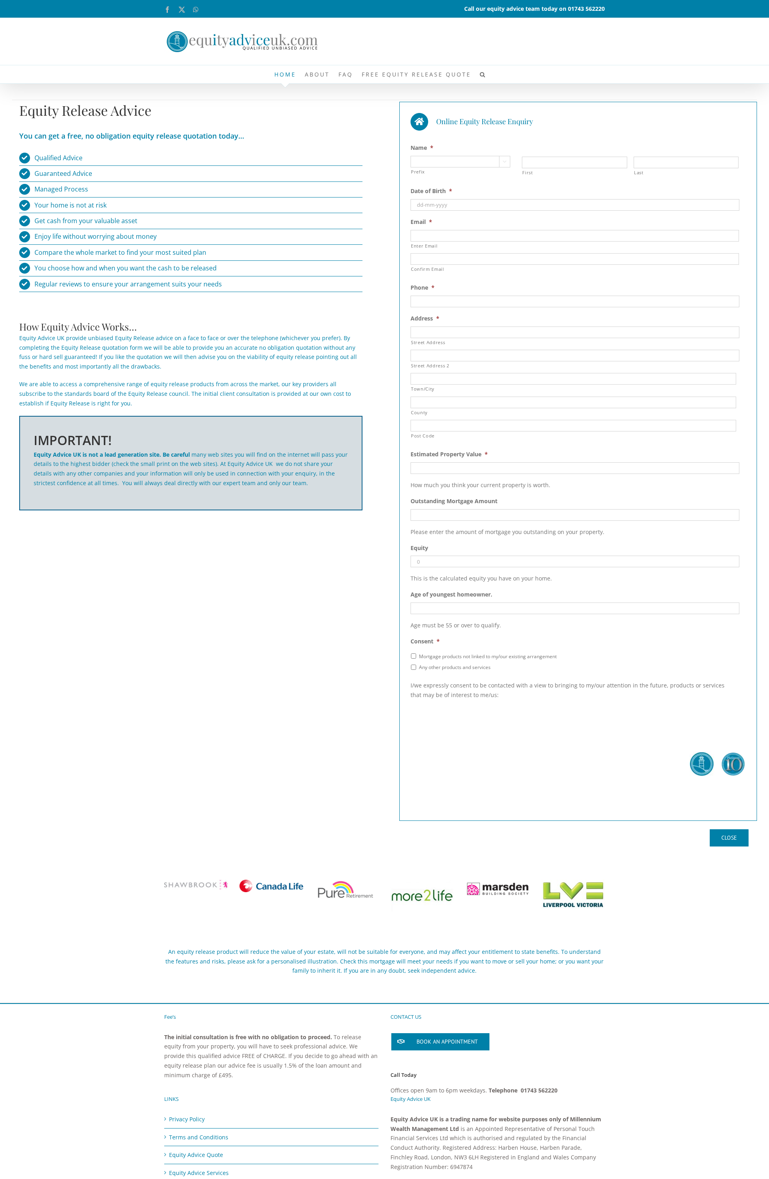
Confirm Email (427, 269)
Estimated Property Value (449, 454)
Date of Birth (431, 191)
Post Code (423, 436)
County (419, 412)
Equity (419, 548)
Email (421, 222)
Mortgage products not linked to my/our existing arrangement (488, 656)
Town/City (423, 389)
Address (425, 318)
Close (729, 837)
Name (422, 147)
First (527, 172)
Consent (425, 641)
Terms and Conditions (198, 1137)
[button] (483, 74)
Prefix (418, 172)
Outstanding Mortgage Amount (454, 501)
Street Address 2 (430, 366)
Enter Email (424, 246)
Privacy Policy (187, 1119)
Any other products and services (455, 667)
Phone (423, 287)
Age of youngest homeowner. (451, 594)
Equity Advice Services (199, 1173)
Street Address (428, 342)
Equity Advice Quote (196, 1155)
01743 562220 (586, 8)
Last (639, 172)
